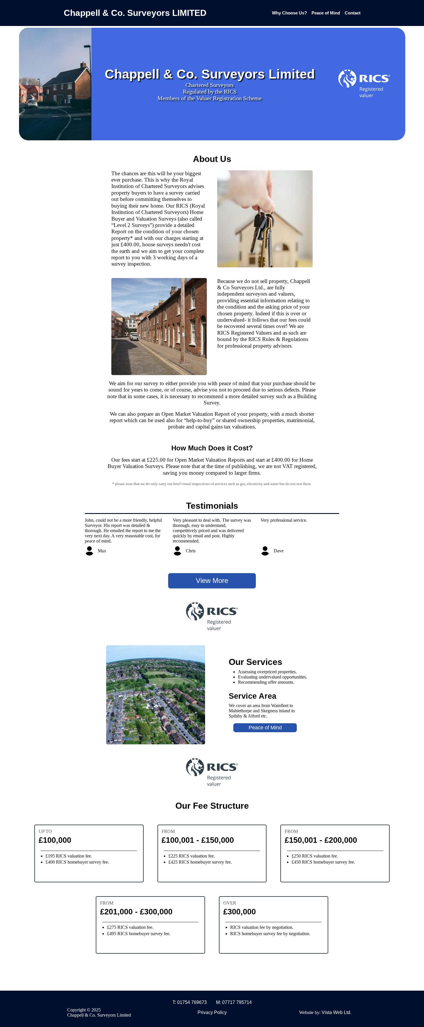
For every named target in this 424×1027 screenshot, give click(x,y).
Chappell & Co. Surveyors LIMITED (135, 13)
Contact (353, 12)
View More (212, 580)
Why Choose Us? (289, 12)
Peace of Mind (326, 12)
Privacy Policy (212, 1012)
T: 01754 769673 (189, 1002)
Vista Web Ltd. (336, 1012)
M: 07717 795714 (234, 1002)
